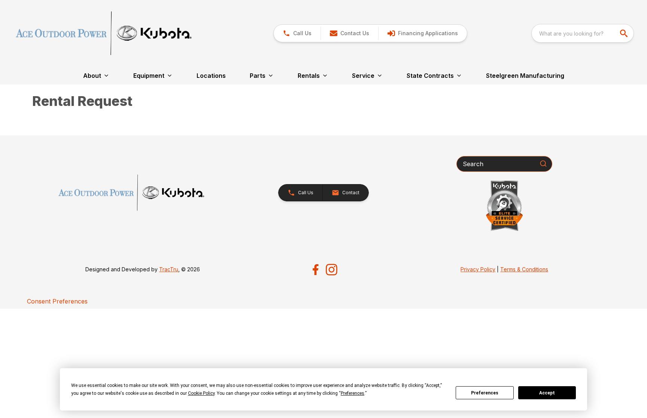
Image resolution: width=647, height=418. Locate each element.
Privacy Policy (478, 269)
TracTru (168, 269)
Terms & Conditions (524, 269)
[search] (625, 33)
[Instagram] (331, 269)
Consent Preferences (57, 301)
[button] (297, 33)
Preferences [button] (352, 393)
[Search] (543, 163)
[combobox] (583, 33)
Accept (547, 393)
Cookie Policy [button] (201, 393)
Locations (211, 75)
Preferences (484, 393)
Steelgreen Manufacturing (525, 75)
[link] (422, 33)
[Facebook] (315, 269)
